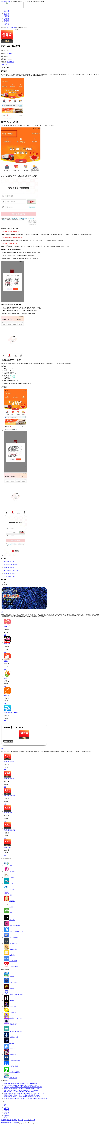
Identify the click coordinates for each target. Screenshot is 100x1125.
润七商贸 (6, 695)
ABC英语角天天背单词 (15, 1018)
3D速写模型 (12, 1006)
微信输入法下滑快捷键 (15, 1031)
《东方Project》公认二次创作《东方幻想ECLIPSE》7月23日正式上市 (23, 1087)
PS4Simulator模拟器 (14, 1060)
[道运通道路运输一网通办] (7, 711)
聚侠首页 (3, 1120)
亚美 (10, 895)
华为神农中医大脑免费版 (16, 994)
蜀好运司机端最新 (9, 813)
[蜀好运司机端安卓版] (7, 828)
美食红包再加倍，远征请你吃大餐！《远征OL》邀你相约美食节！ (22, 1095)
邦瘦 (10, 865)
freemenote (12, 1048)
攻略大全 (26, 1120)
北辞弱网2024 (13, 988)
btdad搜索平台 (13, 961)
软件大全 (20, 1120)
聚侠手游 (6, 10)
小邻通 (11, 883)
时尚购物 (6, 1115)
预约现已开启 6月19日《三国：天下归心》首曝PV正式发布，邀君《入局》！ (25, 1093)
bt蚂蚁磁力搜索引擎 (14, 925)
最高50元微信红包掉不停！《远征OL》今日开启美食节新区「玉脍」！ (23, 1088)
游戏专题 (32, 1120)
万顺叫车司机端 (13, 966)
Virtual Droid (12, 1054)
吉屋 (10, 912)
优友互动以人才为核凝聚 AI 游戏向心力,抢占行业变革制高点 (20, 1085)
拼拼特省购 (7, 643)
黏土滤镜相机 (13, 1024)
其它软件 (6, 1117)
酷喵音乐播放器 (13, 1066)
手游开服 (6, 24)
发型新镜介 (12, 871)
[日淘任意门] (7, 625)
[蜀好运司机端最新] (7, 811)
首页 (8, 27)
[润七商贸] (7, 693)
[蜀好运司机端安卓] (7, 777)
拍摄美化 (6, 1114)
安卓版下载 (4, 64)
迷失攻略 (6, 20)
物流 (8, 62)
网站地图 (8, 1120)
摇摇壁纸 (12, 976)
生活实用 (9, 53)
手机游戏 (6, 11)
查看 (5, 635)
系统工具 (6, 1105)
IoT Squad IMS (13, 943)
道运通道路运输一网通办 (11, 712)
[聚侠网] (15, 7)
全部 (5, 1104)
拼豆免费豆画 (13, 949)
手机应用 (13, 27)
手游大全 (6, 16)
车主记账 (12, 901)
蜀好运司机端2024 (9, 761)
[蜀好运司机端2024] (7, 760)
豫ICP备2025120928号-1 (7, 1123)
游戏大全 (14, 1120)
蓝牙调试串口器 (13, 1037)
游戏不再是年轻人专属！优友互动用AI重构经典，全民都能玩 (21, 1090)
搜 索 (16, 29)
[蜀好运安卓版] (7, 845)
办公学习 (6, 1112)
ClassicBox (12, 920)
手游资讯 (6, 15)
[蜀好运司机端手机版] (7, 794)
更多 (7, 1080)
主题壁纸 (6, 1107)
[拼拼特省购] (7, 642)
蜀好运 (12, 62)
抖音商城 (12, 1000)
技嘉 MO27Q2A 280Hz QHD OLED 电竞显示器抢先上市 (19, 1091)
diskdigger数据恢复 (14, 937)
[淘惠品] (7, 659)
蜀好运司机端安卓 (9, 778)
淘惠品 (6, 661)
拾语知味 (12, 955)
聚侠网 (8, 1)
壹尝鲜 (6, 678)
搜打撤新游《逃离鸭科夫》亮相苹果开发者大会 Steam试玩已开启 (22, 1096)
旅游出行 (6, 1109)
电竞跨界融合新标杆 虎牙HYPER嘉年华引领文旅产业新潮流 (20, 1083)
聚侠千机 (6, 21)
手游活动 (6, 23)
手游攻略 (6, 18)
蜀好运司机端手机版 (9, 795)
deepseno (11, 1043)
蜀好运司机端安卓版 (9, 830)
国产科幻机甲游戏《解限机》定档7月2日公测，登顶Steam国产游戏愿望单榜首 (25, 1098)
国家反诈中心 (13, 982)
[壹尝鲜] (7, 676)
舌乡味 (11, 907)
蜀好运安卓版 (7, 847)
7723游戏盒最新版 (14, 1072)
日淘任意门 (7, 626)
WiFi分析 (11, 889)
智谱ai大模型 (13, 1078)
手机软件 (6, 13)
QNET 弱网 (12, 1012)
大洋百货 (12, 877)
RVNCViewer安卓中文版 (16, 931)
